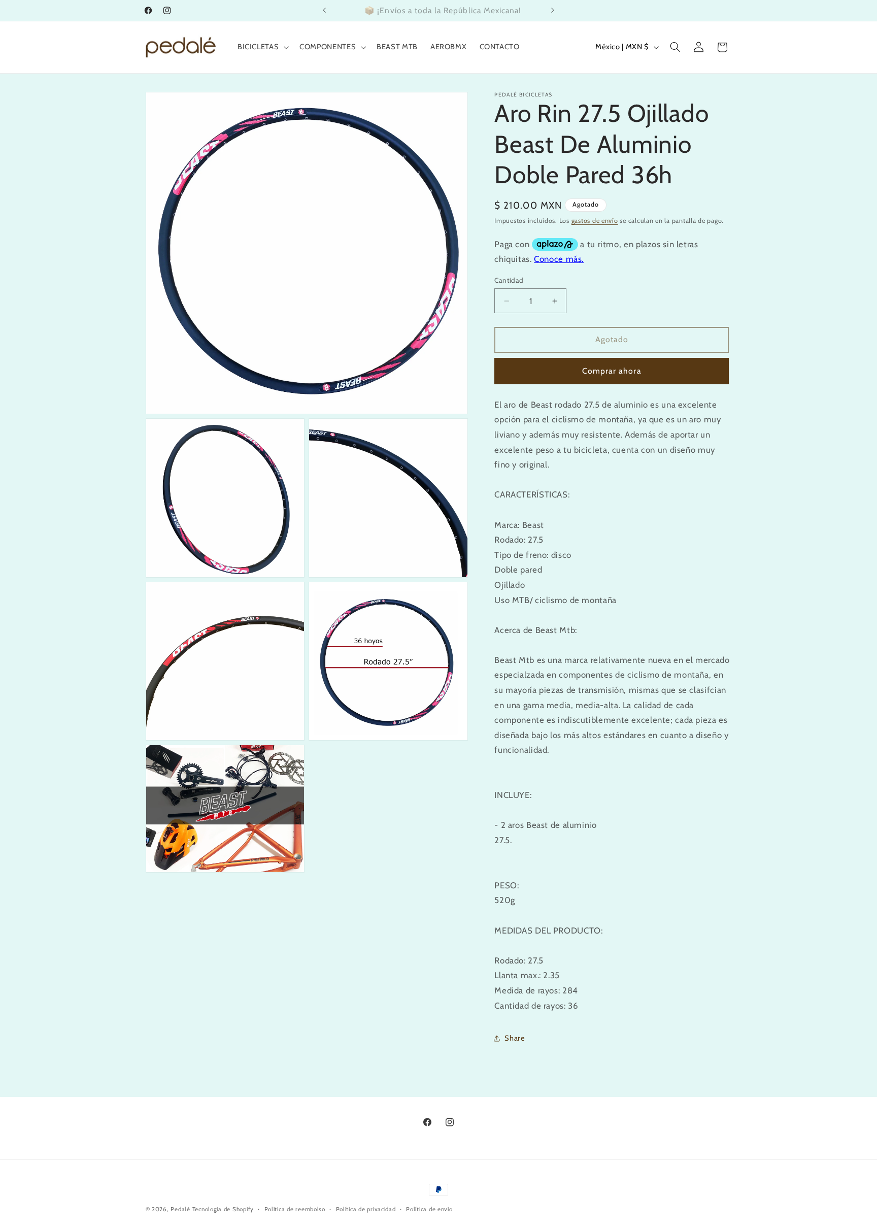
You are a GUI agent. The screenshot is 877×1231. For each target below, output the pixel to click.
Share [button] (514, 1038)
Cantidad (508, 280)
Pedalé (180, 1209)
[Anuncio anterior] (324, 10)
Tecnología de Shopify (223, 1209)
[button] (262, 47)
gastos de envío (594, 220)
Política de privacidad (366, 1209)
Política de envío (429, 1209)
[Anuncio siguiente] (553, 10)
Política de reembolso (294, 1209)
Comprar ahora (612, 371)
